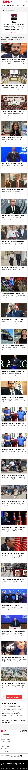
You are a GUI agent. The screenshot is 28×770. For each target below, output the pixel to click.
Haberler (3, 10)
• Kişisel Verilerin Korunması (21, 768)
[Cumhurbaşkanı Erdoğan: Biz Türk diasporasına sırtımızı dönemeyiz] (14, 596)
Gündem (3, 5)
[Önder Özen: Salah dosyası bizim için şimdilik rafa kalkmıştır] (14, 206)
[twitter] (15, 756)
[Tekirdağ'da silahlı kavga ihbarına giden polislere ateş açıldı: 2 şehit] (14, 570)
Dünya (17, 5)
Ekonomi (23, 5)
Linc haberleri (10, 10)
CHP (5, 706)
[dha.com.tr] (5, 731)
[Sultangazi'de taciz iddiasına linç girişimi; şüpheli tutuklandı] (14, 284)
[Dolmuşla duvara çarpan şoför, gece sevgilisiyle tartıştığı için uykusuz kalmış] (14, 414)
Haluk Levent (7, 709)
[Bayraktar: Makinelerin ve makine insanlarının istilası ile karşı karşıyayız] (14, 362)
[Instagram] (18, 756)
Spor (13, 5)
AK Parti (20, 709)
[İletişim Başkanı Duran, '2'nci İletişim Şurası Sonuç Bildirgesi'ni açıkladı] (14, 154)
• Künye (12, 768)
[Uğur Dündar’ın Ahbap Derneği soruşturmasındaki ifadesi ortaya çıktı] (14, 180)
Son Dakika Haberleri (6, 736)
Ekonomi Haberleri (5, 748)
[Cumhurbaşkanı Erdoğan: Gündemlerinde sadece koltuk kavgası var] (14, 518)
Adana (14, 709)
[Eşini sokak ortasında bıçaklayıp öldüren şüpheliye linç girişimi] (14, 492)
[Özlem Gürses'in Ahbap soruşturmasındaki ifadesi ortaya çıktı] (14, 258)
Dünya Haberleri (5, 746)
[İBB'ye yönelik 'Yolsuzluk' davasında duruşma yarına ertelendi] (14, 674)
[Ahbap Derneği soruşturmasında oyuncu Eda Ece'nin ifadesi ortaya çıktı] (14, 128)
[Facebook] (12, 756)
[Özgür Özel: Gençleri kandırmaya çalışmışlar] (14, 544)
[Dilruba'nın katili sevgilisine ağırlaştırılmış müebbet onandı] (14, 648)
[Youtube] (21, 756)
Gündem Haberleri (5, 739)
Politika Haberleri (5, 741)
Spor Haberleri (4, 744)
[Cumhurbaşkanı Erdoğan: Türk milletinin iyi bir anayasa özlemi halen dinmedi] (14, 622)
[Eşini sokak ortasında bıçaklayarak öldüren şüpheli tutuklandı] (14, 466)
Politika (9, 5)
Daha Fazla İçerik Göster (14, 697)
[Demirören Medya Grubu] (23, 731)
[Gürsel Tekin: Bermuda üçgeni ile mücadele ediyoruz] (14, 232)
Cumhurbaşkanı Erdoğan (14, 706)
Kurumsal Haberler (5, 751)
